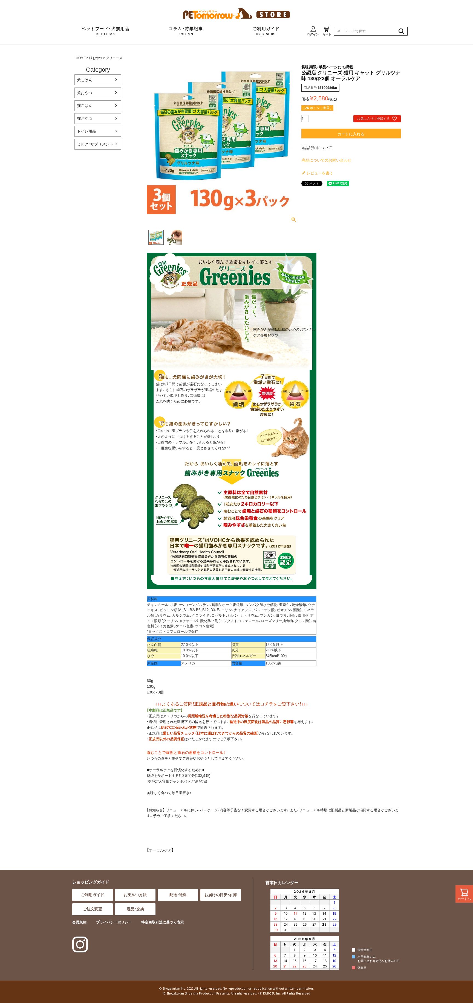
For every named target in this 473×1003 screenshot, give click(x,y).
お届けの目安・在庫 (220, 895)
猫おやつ (95, 58)
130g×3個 (155, 692)
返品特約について (316, 147)
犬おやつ (84, 93)
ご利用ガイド (92, 895)
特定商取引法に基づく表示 (162, 922)
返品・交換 (135, 909)
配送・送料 (178, 895)
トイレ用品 (86, 131)
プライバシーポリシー (114, 922)
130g (151, 686)
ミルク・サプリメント (95, 144)
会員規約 (79, 922)
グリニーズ (114, 58)
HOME (81, 58)
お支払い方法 (135, 895)
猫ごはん (84, 105)
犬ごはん (84, 80)
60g (150, 680)
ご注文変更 (92, 909)
